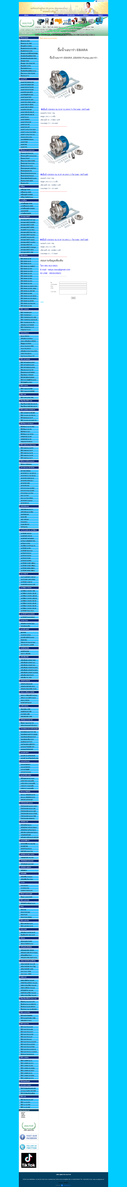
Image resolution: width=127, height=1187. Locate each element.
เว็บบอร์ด (56, 15)
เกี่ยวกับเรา (86, 15)
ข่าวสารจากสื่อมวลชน (41, 15)
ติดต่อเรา (101, 15)
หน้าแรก (26, 15)
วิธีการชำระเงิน (71, 15)
